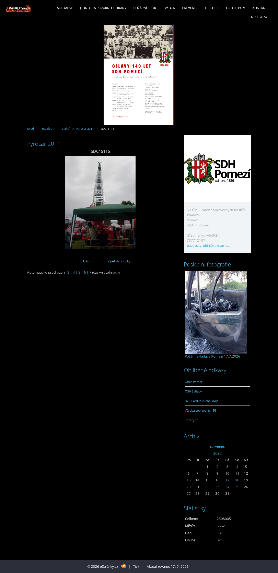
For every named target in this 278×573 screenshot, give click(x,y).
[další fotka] (167, 202)
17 (227, 480)
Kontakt (259, 8)
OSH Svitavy (193, 391)
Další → (89, 261)
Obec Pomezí (194, 382)
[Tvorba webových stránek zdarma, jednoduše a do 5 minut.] (123, 566)
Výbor (170, 8)
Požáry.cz (191, 420)
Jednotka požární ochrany (103, 8)
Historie (212, 8)
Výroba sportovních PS (201, 410)
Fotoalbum (235, 8)
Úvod (30, 128)
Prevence (190, 8)
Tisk (136, 566)
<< (189, 446)
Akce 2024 (259, 17)
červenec (217, 446)
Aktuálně (65, 8)
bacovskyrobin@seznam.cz (208, 245)
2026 (217, 453)
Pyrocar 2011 (85, 128)
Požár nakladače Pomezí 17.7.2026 (212, 356)
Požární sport (145, 8)
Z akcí (66, 128)
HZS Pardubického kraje (201, 401)
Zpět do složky (119, 261)
